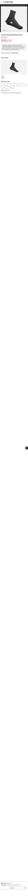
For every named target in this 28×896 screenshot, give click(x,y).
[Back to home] (8, 2)
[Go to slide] (8, 30)
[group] (14, 19)
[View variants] (1, 30)
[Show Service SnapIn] (26, 448)
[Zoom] (14, 19)
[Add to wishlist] (25, 888)
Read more (18, 92)
